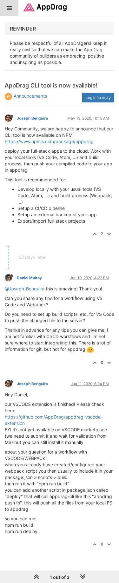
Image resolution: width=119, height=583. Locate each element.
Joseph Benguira (32, 118)
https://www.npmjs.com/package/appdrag (49, 141)
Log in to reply (98, 97)
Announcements (30, 96)
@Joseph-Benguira (24, 288)
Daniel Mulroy (29, 277)
